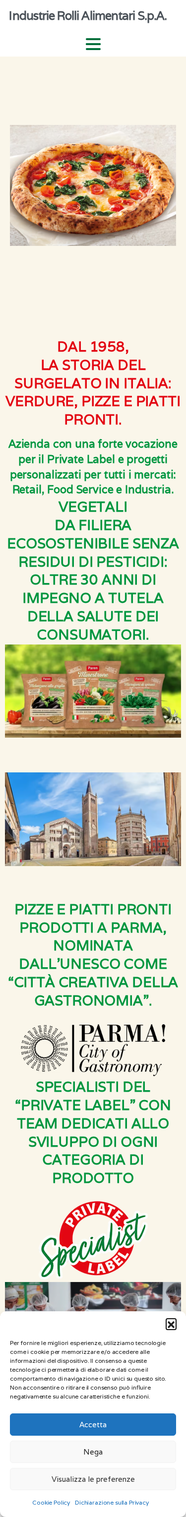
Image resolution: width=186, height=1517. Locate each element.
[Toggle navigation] (93, 44)
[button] (171, 1324)
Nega (93, 1452)
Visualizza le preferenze (93, 1479)
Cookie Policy (51, 1502)
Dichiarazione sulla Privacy (112, 1502)
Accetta (93, 1424)
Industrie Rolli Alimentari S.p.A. (88, 15)
